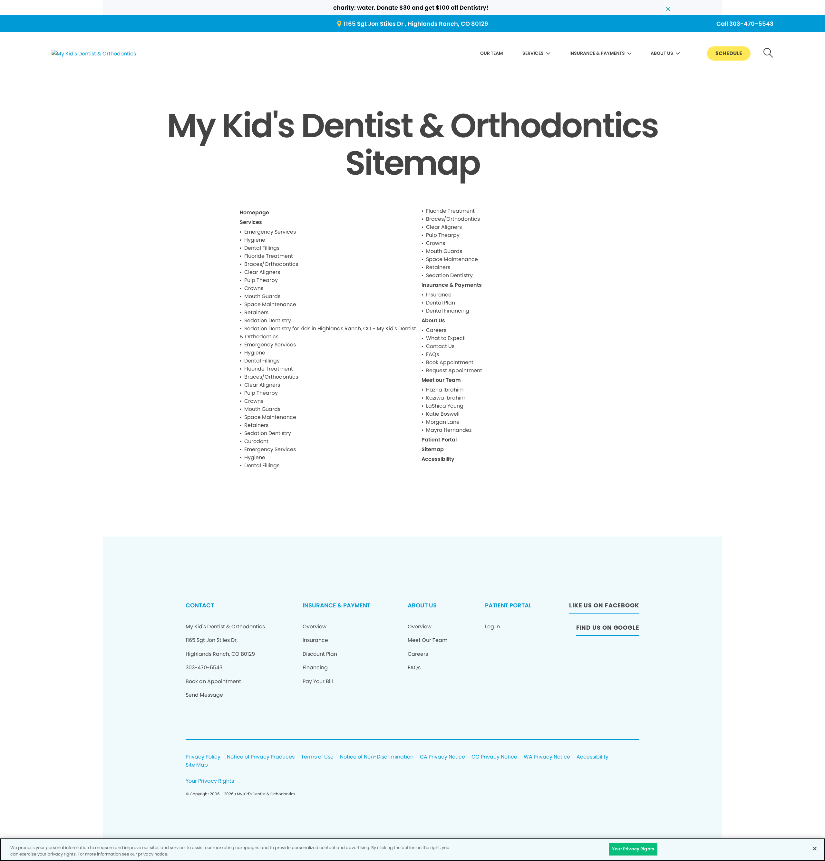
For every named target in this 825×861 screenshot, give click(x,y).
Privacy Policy (203, 757)
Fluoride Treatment (268, 256)
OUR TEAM (491, 53)
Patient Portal (439, 439)
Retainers (256, 312)
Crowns (253, 288)
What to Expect (445, 338)
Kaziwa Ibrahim (445, 397)
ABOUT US (662, 53)
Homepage (254, 212)
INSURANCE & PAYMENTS (597, 53)
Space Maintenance (270, 304)
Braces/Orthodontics (271, 264)
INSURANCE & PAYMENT (336, 605)
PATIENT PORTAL (508, 605)
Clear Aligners (262, 272)
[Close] (815, 848)
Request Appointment (454, 370)
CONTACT (200, 605)
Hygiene (254, 240)
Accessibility (438, 459)
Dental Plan (440, 302)
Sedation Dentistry (267, 320)
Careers (436, 330)
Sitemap (433, 449)
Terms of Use (317, 757)
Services (251, 222)
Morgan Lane (443, 422)
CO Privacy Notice (494, 757)
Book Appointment (449, 362)
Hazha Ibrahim (444, 389)
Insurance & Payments (452, 285)
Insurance (438, 294)
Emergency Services (270, 232)
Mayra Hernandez (448, 430)
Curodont (256, 441)
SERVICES (533, 53)
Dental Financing (447, 310)
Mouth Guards (262, 296)
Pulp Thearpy (261, 280)
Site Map (197, 765)
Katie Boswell (443, 414)
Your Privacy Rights (210, 781)
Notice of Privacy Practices (261, 757)
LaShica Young (444, 406)
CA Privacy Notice (442, 757)
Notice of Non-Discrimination (376, 757)
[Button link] (768, 53)
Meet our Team (441, 380)
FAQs (432, 354)
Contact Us (440, 346)
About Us (433, 320)
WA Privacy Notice (547, 757)
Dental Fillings (261, 248)
